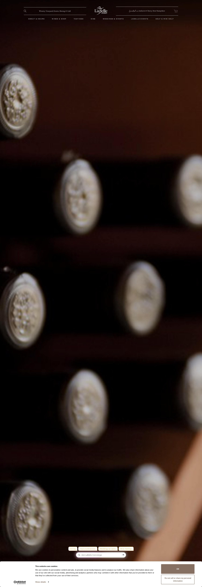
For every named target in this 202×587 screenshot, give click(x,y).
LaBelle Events (139, 19)
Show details (40, 582)
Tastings (79, 19)
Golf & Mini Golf (165, 19)
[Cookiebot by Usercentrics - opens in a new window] (20, 582)
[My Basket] (176, 11)
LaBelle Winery (101, 10)
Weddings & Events (113, 19)
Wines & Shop (59, 19)
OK (178, 569)
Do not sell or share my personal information (178, 579)
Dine (93, 19)
